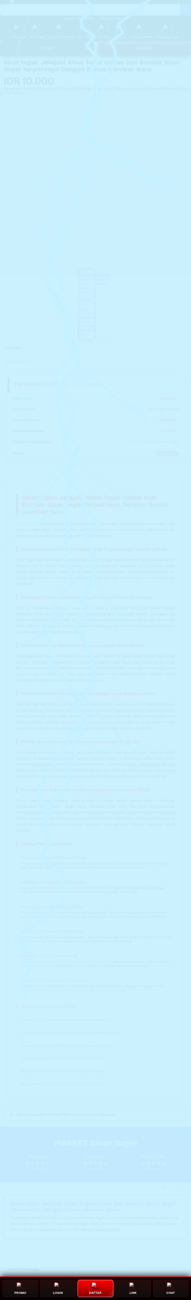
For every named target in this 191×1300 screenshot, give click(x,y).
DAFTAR (23, 362)
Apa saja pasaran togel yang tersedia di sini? (62, 1058)
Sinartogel (24, 524)
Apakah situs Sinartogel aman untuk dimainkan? (66, 1020)
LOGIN (47, 48)
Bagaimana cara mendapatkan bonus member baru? (69, 1032)
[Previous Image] (4, 183)
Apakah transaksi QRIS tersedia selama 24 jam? (65, 1045)
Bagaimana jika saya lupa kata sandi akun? (60, 1084)
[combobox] (90, 9)
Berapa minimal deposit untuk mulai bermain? (63, 1071)
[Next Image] (187, 183)
